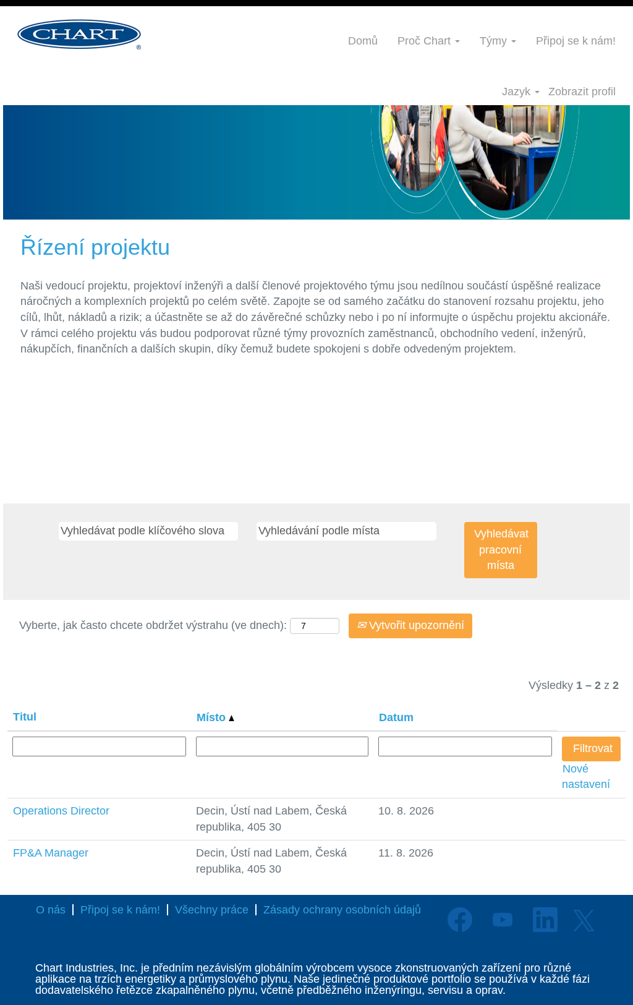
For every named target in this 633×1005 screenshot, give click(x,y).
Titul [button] (24, 717)
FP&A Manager (50, 853)
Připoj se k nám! (576, 41)
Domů (363, 41)
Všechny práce (212, 910)
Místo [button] (213, 717)
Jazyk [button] (517, 91)
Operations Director (61, 811)
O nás (51, 910)
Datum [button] (396, 717)
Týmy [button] (495, 41)
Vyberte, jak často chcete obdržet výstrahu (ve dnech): (153, 625)
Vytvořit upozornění (415, 625)
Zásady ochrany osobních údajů (342, 910)
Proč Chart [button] (425, 41)
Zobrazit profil (582, 91)
